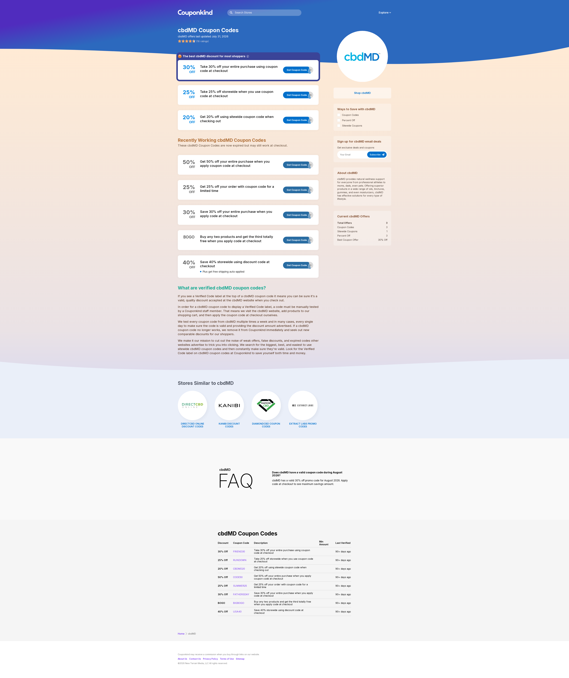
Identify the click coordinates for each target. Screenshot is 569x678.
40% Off (223, 611)
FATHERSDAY (241, 594)
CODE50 (238, 577)
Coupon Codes (350, 114)
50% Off (223, 577)
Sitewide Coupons (352, 125)
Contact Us (195, 659)
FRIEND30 (239, 551)
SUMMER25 (240, 585)
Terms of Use (227, 659)
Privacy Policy (210, 659)
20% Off (223, 568)
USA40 (237, 611)
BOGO (221, 602)
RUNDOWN (239, 560)
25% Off (223, 560)
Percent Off (348, 120)
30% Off (223, 551)
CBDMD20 (239, 568)
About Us (182, 659)
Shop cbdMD (362, 92)
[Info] (248, 56)
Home (181, 633)
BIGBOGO (238, 602)
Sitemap (240, 659)
